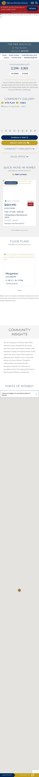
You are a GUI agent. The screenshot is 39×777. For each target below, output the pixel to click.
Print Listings (21, 174)
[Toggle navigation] (32, 3)
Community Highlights (18, 149)
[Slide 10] (23, 230)
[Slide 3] (15, 230)
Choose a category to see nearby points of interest (16, 394)
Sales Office (18, 156)
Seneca (6, 57)
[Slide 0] (11, 230)
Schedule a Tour (18, 137)
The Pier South (16, 57)
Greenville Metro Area (29, 55)
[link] (19, 117)
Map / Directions (21, 48)
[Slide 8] (21, 230)
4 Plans (25, 73)
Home (4, 55)
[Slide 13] (27, 230)
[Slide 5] (17, 230)
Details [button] (32, 8)
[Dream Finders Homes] (14, 3)
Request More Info (18, 143)
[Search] (36, 3)
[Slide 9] (22, 230)
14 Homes (15, 73)
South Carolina (14, 55)
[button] (35, 117)
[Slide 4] (16, 230)
